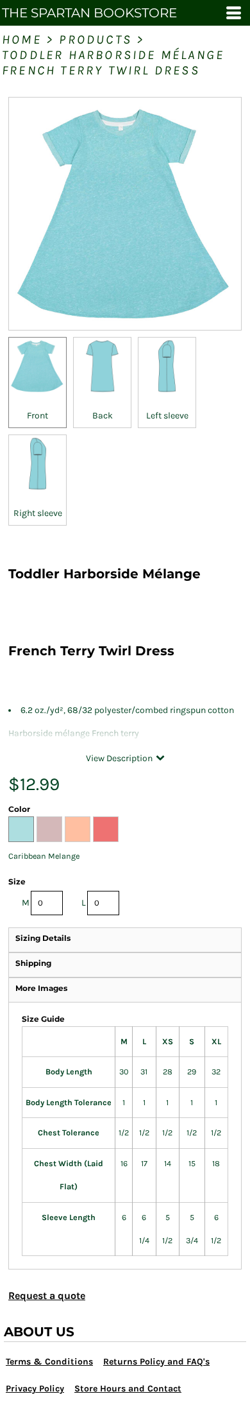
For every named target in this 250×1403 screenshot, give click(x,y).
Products (95, 39)
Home (22, 39)
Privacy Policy (35, 1388)
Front (37, 415)
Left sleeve (167, 415)
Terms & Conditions (49, 1361)
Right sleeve (37, 513)
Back (102, 415)
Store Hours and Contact (127, 1388)
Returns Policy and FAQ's (156, 1361)
